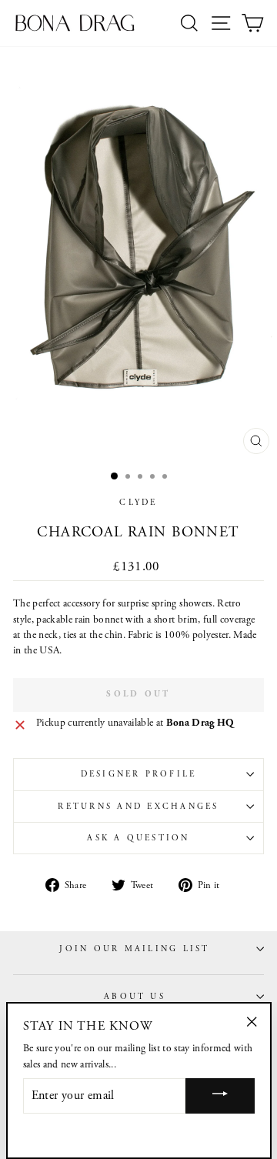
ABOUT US (134, 996)
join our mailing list (134, 949)
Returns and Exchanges (138, 806)
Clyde (138, 502)
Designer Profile (139, 774)
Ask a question (138, 838)
